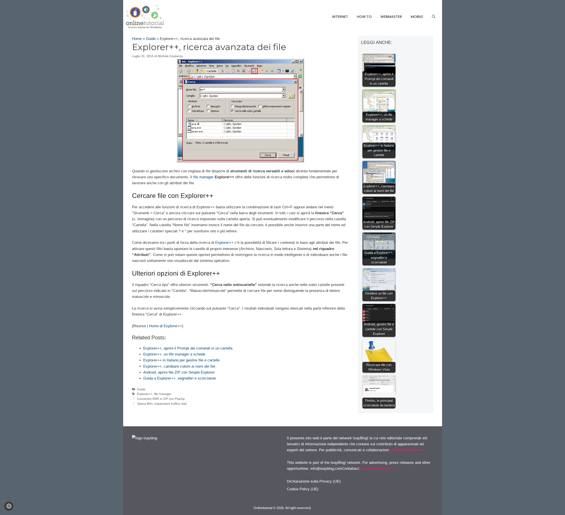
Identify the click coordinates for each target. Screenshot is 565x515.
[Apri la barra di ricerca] (434, 16)
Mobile (417, 16)
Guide (151, 39)
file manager (203, 177)
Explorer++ (224, 243)
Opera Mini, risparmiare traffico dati (161, 403)
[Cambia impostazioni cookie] (8, 506)
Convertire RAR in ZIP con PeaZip (161, 398)
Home (137, 39)
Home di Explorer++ (165, 326)
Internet (340, 16)
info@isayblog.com (406, 450)
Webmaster (391, 16)
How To (364, 16)
